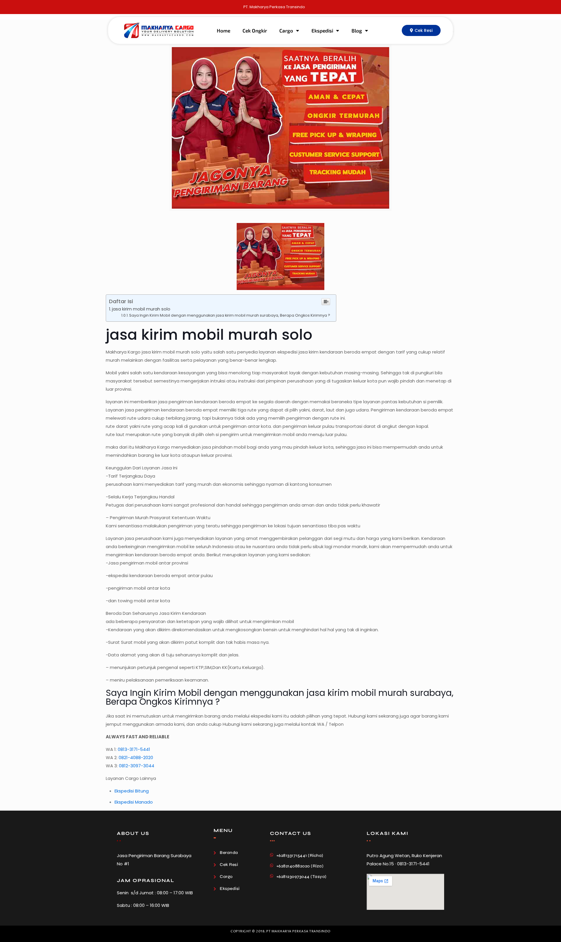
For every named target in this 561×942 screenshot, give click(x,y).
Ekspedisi (322, 30)
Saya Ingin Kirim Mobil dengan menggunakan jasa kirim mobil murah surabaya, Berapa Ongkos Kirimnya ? (229, 315)
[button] (421, 30)
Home (223, 30)
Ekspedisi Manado (134, 802)
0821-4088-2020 (136, 757)
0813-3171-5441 (134, 749)
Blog (357, 30)
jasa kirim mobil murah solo (141, 309)
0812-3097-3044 (136, 766)
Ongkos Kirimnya (176, 701)
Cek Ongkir (255, 30)
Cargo (286, 30)
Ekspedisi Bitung (132, 791)
